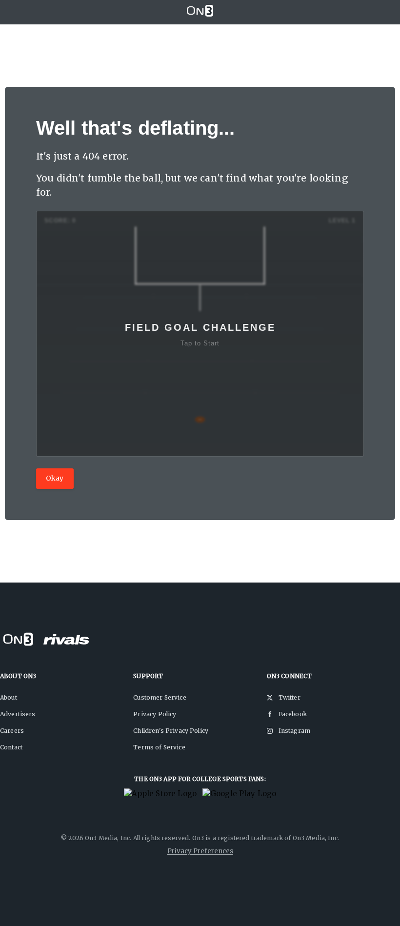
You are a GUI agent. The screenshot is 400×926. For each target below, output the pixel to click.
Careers (12, 730)
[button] (200, 334)
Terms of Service (159, 747)
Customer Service (159, 697)
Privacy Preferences (200, 851)
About (8, 697)
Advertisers (18, 714)
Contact (11, 747)
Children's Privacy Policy (170, 730)
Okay (55, 478)
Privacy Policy (154, 714)
